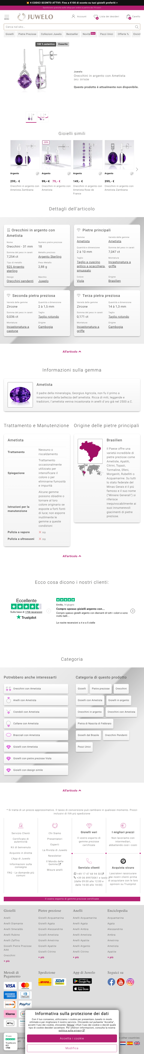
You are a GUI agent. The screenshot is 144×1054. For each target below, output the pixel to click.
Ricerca (137, 27)
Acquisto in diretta (20, 853)
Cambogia (45, 327)
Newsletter (55, 856)
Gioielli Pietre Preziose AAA (18, 948)
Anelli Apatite (81, 940)
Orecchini (121, 689)
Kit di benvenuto (21, 847)
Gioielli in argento (118, 700)
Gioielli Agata (46, 923)
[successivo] (136, 169)
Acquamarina (116, 918)
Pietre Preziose (27, 34)
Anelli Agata (80, 923)
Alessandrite (115, 929)
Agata (111, 923)
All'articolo (70, 352)
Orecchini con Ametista (121, 712)
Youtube (120, 982)
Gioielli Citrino (47, 952)
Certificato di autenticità (21, 840)
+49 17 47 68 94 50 (89, 874)
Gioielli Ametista (48, 935)
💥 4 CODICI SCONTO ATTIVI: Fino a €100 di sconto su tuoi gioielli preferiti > (72, 3)
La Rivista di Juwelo (55, 850)
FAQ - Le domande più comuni (20, 874)
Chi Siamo (55, 833)
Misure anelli (55, 870)
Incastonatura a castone (18, 329)
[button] (6, 17)
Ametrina (113, 940)
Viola (80, 281)
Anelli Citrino (81, 952)
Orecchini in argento (90, 712)
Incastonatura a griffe (120, 264)
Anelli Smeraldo (13, 929)
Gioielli (10, 34)
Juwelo (43, 281)
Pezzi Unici (106, 34)
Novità (89, 34)
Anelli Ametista (82, 935)
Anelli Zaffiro (12, 940)
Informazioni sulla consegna (21, 866)
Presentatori (54, 839)
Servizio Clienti (21, 833)
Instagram (130, 982)
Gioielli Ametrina (48, 940)
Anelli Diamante (13, 923)
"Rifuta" (71, 1025)
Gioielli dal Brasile (88, 735)
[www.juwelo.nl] (123, 1043)
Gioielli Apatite (47, 946)
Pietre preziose (101, 689)
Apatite (112, 952)
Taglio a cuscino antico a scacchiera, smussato (91, 266)
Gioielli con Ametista (90, 700)
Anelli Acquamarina (85, 918)
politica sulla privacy (70, 1030)
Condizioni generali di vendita (21, 1038)
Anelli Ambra (80, 929)
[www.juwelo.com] (137, 1043)
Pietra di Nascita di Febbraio (94, 723)
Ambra (112, 935)
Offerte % (123, 34)
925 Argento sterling (15, 269)
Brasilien (115, 281)
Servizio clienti (89, 868)
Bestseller (72, 34)
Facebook (111, 982)
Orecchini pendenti (20, 281)
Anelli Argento (81, 946)
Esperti (54, 844)
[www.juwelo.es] (130, 1043)
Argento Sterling (50, 256)
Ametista (83, 241)
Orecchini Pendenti (116, 735)
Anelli (7, 918)
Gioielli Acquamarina (51, 918)
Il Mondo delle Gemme (55, 863)
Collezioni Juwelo (51, 34)
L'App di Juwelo (20, 859)
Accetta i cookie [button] (72, 1039)
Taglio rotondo (48, 316)
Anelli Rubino (12, 935)
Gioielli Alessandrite (50, 929)
